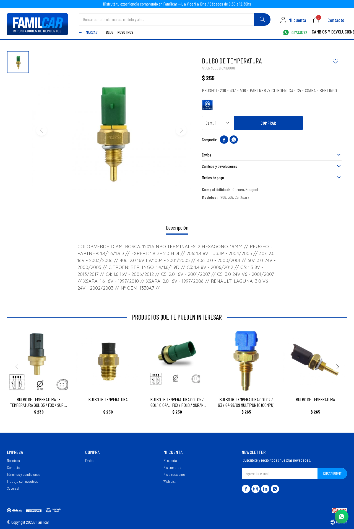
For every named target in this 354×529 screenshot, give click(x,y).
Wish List (169, 481)
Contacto (335, 20)
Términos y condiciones (23, 474)
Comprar (268, 122)
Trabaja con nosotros (22, 481)
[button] (262, 19)
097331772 (299, 32)
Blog (109, 32)
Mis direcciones (174, 474)
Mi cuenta (170, 460)
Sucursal (13, 488)
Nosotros (125, 32)
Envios (89, 460)
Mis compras (172, 467)
